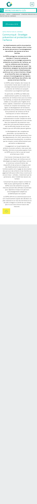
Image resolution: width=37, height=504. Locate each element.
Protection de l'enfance (15, 32)
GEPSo (8, 14)
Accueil (2, 14)
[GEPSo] (9, 4)
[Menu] (32, 4)
